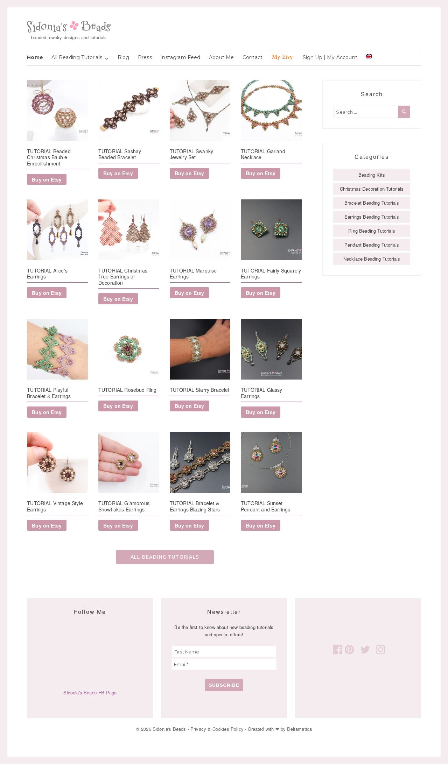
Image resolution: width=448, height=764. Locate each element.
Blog (124, 57)
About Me (221, 57)
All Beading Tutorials (76, 57)
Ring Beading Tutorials (371, 230)
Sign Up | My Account (330, 57)
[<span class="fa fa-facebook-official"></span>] (336, 649)
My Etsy (282, 57)
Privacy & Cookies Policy (217, 729)
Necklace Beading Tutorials (371, 258)
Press (145, 57)
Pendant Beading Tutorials (371, 244)
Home (35, 57)
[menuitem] (369, 56)
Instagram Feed (180, 57)
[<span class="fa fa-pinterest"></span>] (348, 649)
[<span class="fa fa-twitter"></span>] (364, 649)
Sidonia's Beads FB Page (90, 692)
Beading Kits (371, 174)
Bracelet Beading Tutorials (371, 202)
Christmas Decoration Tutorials (372, 188)
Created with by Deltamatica (280, 729)
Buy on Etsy (47, 179)
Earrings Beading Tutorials (371, 216)
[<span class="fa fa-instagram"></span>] (379, 649)
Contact (252, 57)
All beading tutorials (165, 557)
